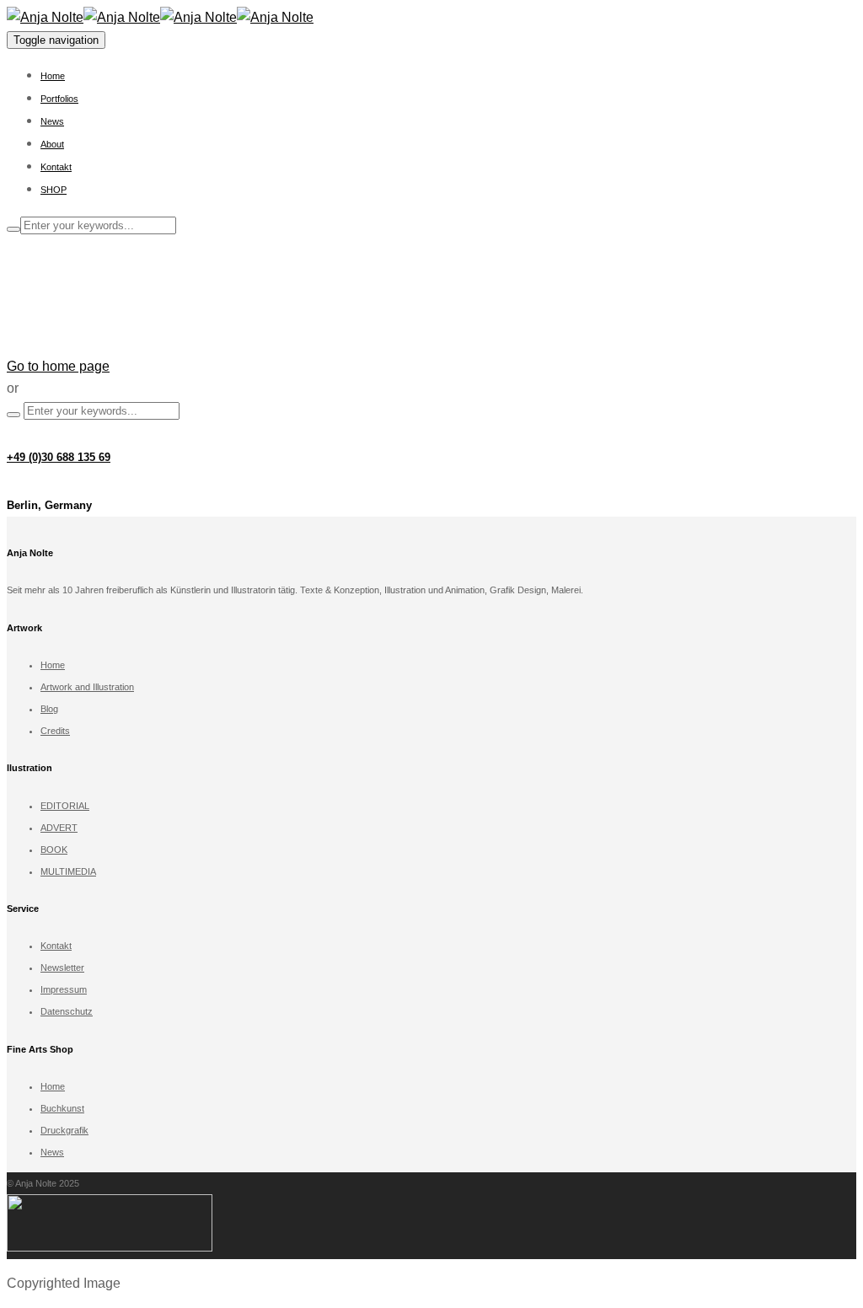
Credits (55, 731)
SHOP (53, 190)
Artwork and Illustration (87, 687)
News (52, 121)
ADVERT (59, 828)
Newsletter (62, 967)
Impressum (63, 989)
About (52, 144)
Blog (49, 709)
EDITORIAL (64, 806)
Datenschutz (66, 1011)
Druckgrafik (64, 1130)
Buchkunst (62, 1108)
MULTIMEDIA (68, 871)
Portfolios (59, 99)
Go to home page (58, 366)
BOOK (53, 849)
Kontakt (56, 167)
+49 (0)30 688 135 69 (58, 457)
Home (52, 76)
